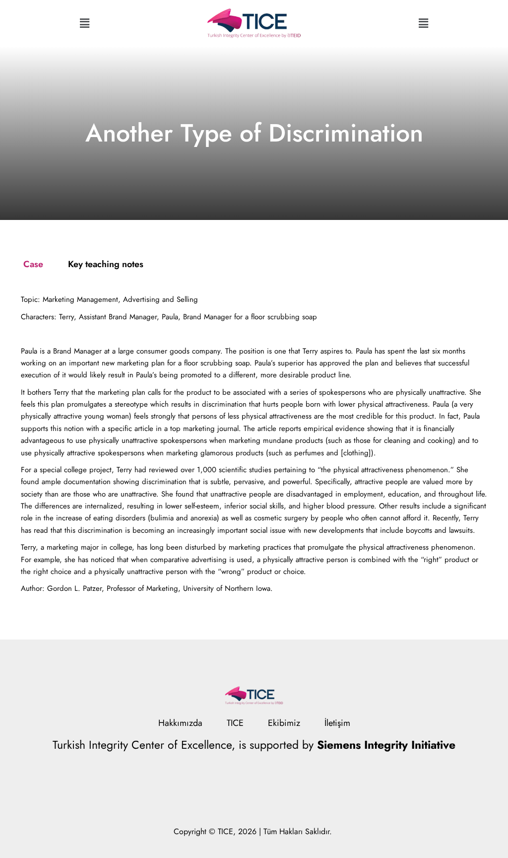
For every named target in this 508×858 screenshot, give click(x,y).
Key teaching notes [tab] (105, 264)
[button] (84, 23)
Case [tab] (33, 264)
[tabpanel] (254, 444)
